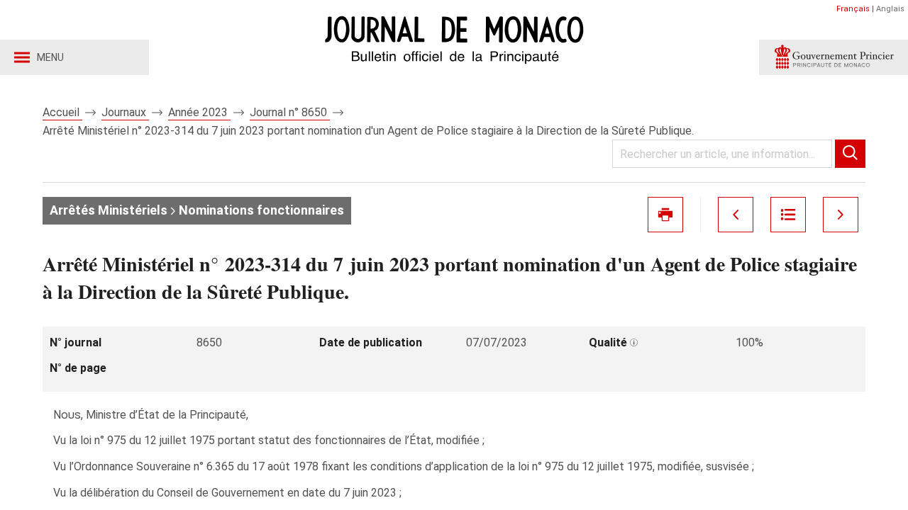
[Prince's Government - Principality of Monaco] (833, 57)
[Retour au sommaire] (788, 214)
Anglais (890, 8)
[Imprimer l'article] (665, 214)
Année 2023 (199, 112)
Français (853, 8)
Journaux (125, 112)
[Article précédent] (735, 214)
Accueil (62, 112)
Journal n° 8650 (290, 112)
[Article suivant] (840, 214)
